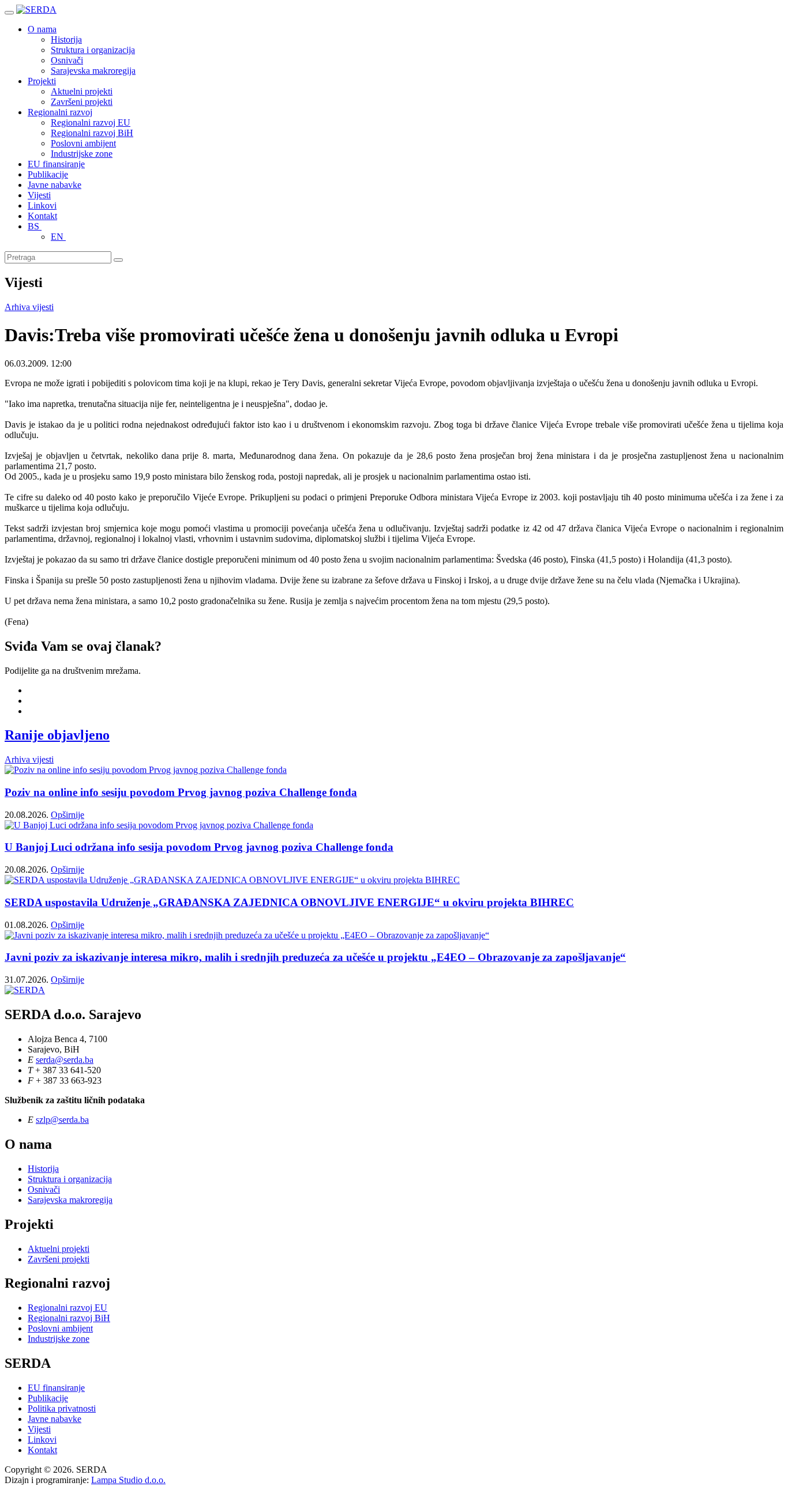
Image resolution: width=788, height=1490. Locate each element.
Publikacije (48, 174)
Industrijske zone (81, 154)
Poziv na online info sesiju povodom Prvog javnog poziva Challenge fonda (181, 792)
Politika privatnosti (62, 1408)
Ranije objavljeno (57, 734)
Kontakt (42, 216)
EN (58, 237)
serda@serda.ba (64, 1060)
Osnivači (67, 60)
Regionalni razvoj (60, 112)
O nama (42, 29)
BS (35, 226)
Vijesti (39, 195)
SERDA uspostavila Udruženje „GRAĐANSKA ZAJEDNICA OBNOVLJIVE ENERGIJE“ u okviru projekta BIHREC (289, 902)
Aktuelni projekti (81, 91)
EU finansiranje (56, 164)
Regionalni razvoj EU (90, 122)
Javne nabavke (54, 185)
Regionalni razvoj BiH (92, 133)
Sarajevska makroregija (93, 71)
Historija (66, 39)
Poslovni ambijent (83, 143)
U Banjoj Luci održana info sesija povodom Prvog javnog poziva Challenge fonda (199, 847)
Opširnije (67, 815)
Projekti (42, 81)
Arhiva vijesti (29, 307)
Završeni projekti (81, 102)
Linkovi (42, 205)
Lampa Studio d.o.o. (128, 1480)
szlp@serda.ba (62, 1120)
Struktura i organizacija (93, 50)
